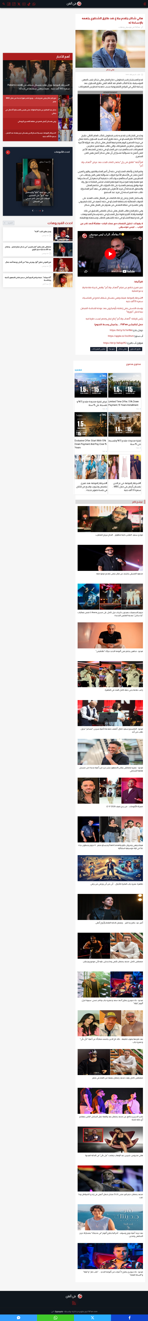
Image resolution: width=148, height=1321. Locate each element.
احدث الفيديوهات (40, 223)
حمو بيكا (112, 349)
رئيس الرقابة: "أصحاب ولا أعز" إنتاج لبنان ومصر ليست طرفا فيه (114, 318)
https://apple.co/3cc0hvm (121, 336)
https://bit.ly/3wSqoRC (114, 343)
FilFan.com (92, 1311)
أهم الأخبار (63, 56)
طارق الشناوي (135, 349)
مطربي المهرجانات (98, 349)
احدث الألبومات (62, 152)
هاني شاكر (122, 349)
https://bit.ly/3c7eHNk (121, 330)
